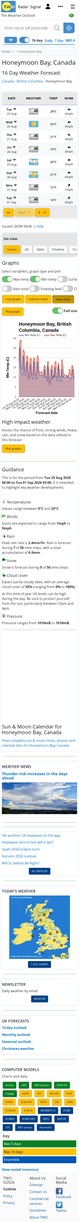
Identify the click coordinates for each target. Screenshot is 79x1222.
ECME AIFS (28, 1119)
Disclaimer (37, 1210)
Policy (7, 1196)
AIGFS (25, 1093)
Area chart (63, 299)
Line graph (13, 299)
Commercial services (39, 1201)
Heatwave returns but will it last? (28, 842)
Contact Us (38, 1191)
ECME (66, 1110)
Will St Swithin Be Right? (20, 863)
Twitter (61, 1210)
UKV (23, 1085)
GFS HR (54, 1093)
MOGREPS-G (48, 1110)
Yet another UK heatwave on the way (31, 835)
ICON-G (28, 1110)
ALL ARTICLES (40, 871)
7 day (59, 40)
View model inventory (20, 1169)
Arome (9, 1085)
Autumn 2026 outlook (19, 856)
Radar (23, 6)
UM (57, 1102)
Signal (35, 6)
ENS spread (25, 1127)
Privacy (9, 1202)
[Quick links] (60, 7)
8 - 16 (42, 212)
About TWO (38, 1217)
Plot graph (12, 312)
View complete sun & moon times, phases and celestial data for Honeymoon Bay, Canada (38, 743)
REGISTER (39, 999)
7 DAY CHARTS (39, 964)
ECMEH (9, 1119)
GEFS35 (61, 1119)
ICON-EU (10, 1110)
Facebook (63, 1197)
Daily (49, 40)
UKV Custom (41, 1085)
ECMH (9, 1102)
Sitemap (36, 1184)
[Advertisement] (39, 680)
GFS (39, 1093)
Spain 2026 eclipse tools (21, 849)
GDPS (43, 1102)
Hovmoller (46, 1127)
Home (6, 51)
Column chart (38, 299)
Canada (8, 81)
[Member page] (48, 7)
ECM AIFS (26, 1102)
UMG (70, 1102)
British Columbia (30, 81)
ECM (69, 1093)
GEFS (46, 1119)
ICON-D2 (62, 1085)
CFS (7, 1127)
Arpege (9, 1093)
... (12, 50)
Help (40, 226)
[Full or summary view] (9, 212)
